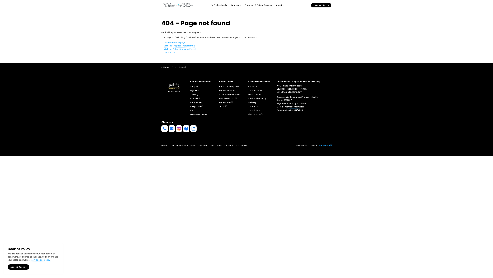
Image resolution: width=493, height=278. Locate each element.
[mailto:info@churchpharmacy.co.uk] (172, 128)
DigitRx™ (194, 90)
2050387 (288, 100)
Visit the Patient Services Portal (180, 49)
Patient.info (225, 102)
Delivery (252, 102)
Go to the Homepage (174, 42)
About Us (252, 86)
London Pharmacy (257, 98)
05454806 (298, 110)
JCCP (222, 106)
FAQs (193, 110)
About (279, 5)
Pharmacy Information (294, 107)
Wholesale (236, 5)
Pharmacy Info (255, 114)
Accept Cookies (18, 267)
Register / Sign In (321, 5)
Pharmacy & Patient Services (258, 5)
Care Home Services (229, 94)
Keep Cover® (196, 106)
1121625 (303, 103)
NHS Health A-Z (227, 98)
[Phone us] (164, 128)
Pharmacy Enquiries (229, 86)
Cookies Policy (190, 145)
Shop (192, 86)
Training (194, 94)
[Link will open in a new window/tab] (179, 128)
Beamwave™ (196, 102)
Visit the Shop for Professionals (179, 45)
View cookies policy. (40, 259)
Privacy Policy (221, 145)
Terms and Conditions (237, 145)
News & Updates (198, 114)
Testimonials (254, 94)
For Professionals (219, 5)
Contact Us (169, 52)
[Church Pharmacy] (178, 5)
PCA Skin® (195, 98)
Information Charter (206, 145)
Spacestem (324, 145)
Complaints (254, 110)
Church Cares (255, 90)
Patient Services (227, 90)
